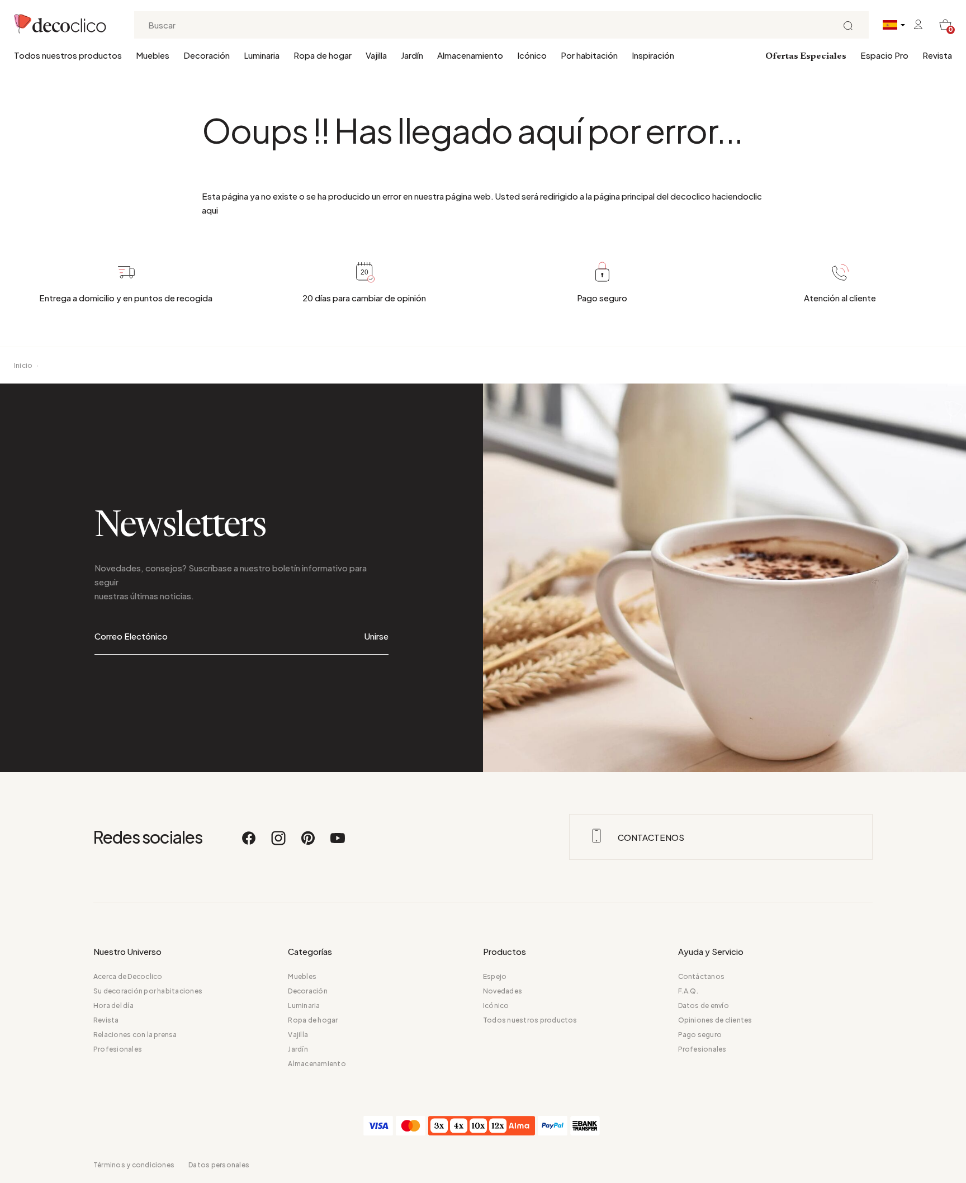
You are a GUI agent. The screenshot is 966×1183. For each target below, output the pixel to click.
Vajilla (376, 55)
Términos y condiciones (133, 1165)
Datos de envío (703, 1005)
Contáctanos (701, 976)
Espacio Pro (884, 55)
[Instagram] (279, 843)
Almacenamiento (470, 55)
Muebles (152, 55)
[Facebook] (249, 843)
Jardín (412, 55)
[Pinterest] (308, 843)
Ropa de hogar (322, 55)
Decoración (206, 55)
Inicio (23, 365)
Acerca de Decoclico (128, 976)
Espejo (494, 976)
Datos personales (218, 1165)
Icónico (532, 55)
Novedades (502, 991)
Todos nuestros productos (68, 55)
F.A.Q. (688, 991)
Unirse (376, 636)
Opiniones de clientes (715, 1020)
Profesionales (117, 1049)
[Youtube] (337, 843)
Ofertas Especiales (805, 56)
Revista (937, 55)
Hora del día (113, 1005)
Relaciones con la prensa (135, 1034)
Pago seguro (700, 1034)
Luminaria (262, 55)
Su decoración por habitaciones (147, 991)
